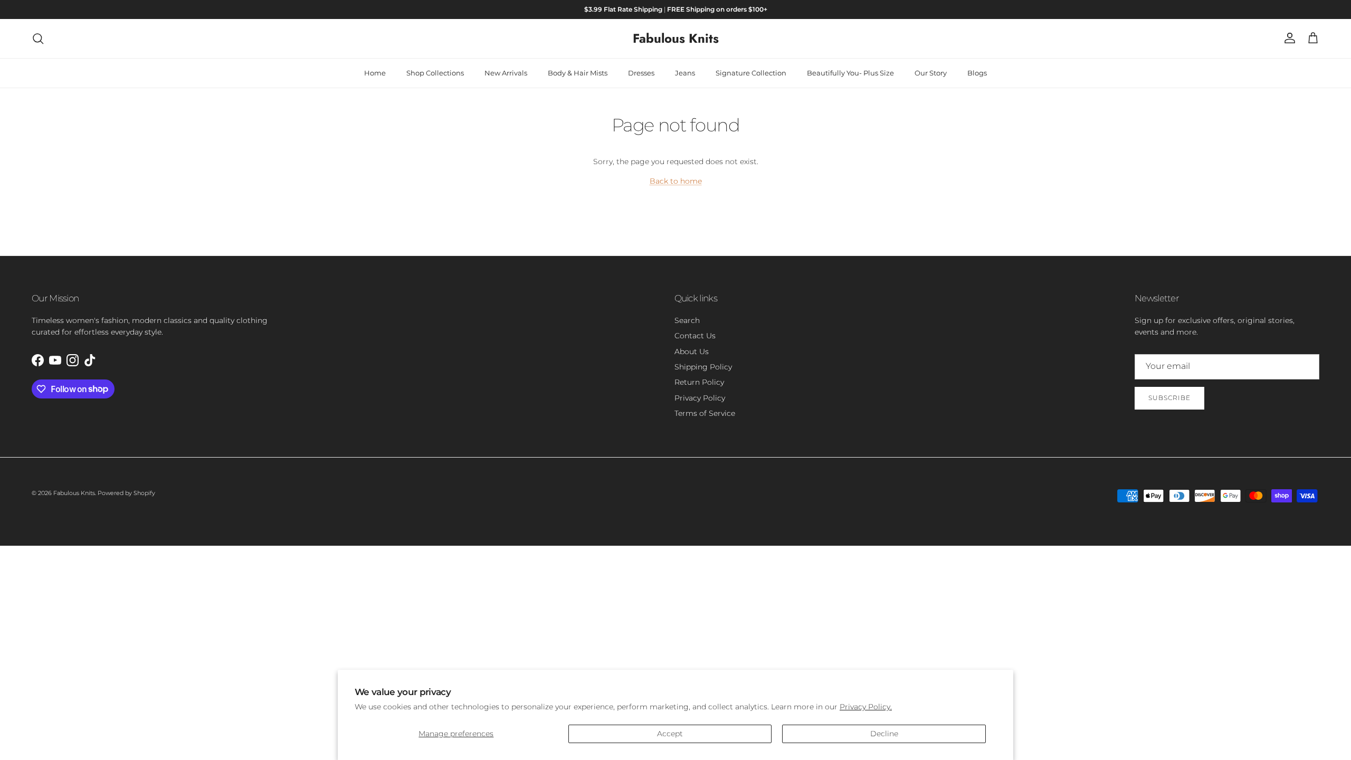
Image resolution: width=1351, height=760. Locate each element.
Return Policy (699, 382)
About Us (691, 351)
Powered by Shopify (126, 493)
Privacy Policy (699, 398)
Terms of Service (704, 413)
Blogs (977, 73)
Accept (670, 733)
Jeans (685, 73)
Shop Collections (435, 73)
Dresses (641, 73)
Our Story (931, 73)
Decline (884, 733)
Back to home (676, 181)
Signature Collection (751, 73)
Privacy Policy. (866, 706)
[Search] (38, 38)
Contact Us (695, 335)
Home (375, 73)
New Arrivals (505, 73)
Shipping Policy (703, 367)
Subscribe (1169, 398)
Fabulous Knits (74, 493)
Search (687, 320)
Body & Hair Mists (577, 73)
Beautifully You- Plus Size (850, 73)
